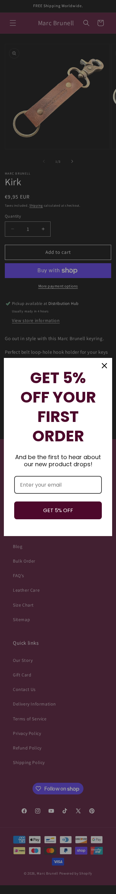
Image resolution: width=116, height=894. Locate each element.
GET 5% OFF (58, 510)
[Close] (104, 365)
